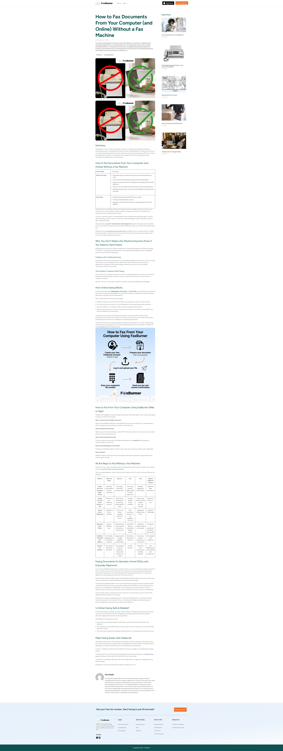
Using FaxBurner (108, 55)
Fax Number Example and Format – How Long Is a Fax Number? (172, 66)
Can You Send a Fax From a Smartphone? (173, 35)
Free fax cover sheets (178, 724)
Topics (124, 3)
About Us (138, 730)
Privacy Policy (121, 730)
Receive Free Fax (158, 724)
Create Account (140, 724)
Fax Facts (99, 55)
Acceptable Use (122, 727)
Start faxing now (182, 3)
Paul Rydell (99, 40)
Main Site (119, 3)
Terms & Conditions (123, 724)
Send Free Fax (158, 727)
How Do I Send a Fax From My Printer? (172, 123)
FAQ (137, 727)
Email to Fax (157, 730)
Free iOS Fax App (158, 733)
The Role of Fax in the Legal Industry (171, 151)
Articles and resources (178, 727)
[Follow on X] (97, 738)
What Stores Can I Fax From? (169, 95)
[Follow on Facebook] (100, 738)
